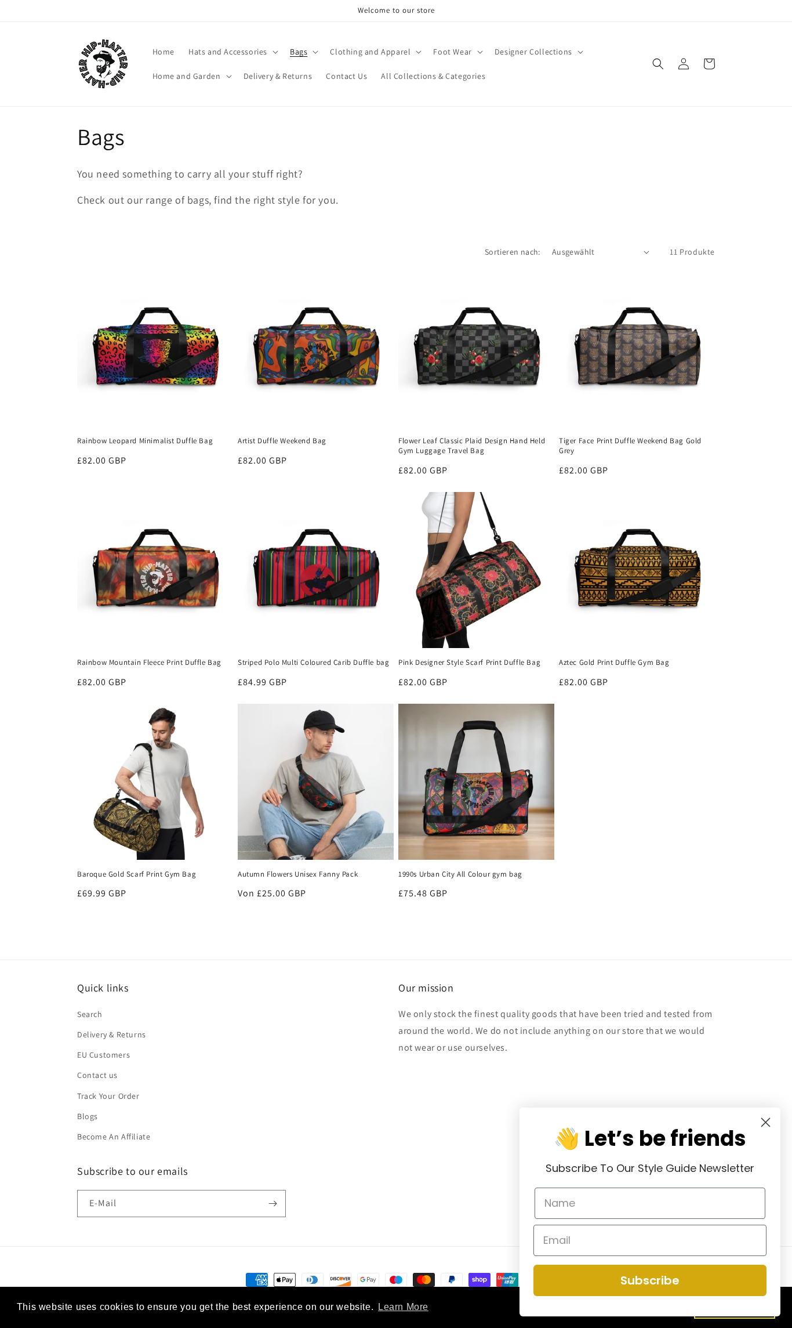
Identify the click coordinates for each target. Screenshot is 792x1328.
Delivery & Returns (111, 1034)
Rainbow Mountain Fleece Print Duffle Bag (149, 662)
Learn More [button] (403, 1307)
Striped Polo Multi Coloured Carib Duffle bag (313, 662)
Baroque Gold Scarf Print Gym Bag (136, 874)
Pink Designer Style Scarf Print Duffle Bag (469, 662)
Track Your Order (108, 1096)
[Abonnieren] (272, 1203)
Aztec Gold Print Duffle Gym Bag (614, 662)
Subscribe (650, 1280)
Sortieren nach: (512, 252)
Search (90, 1014)
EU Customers (103, 1055)
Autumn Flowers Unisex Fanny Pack (298, 874)
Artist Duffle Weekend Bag (282, 441)
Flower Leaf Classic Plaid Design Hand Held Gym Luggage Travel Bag (471, 445)
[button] (232, 51)
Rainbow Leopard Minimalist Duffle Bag (145, 441)
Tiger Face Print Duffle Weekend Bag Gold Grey (630, 445)
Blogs (87, 1116)
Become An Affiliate (113, 1136)
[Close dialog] (765, 1122)
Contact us (97, 1075)
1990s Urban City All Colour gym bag (460, 874)
